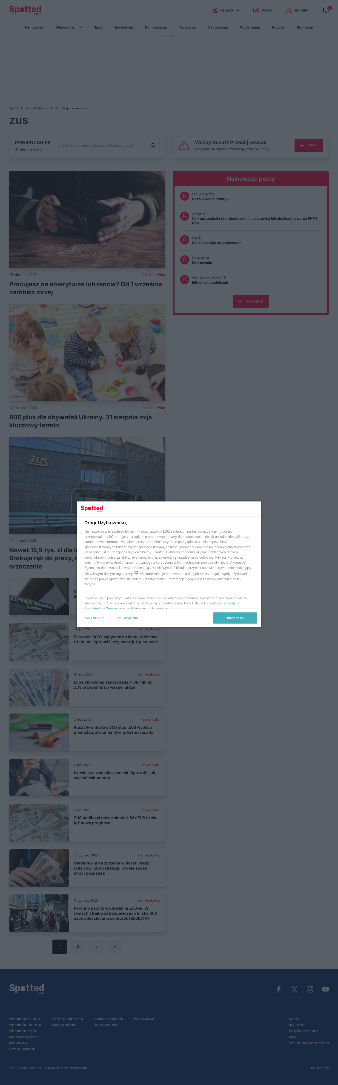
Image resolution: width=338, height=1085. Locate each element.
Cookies (112, 608)
